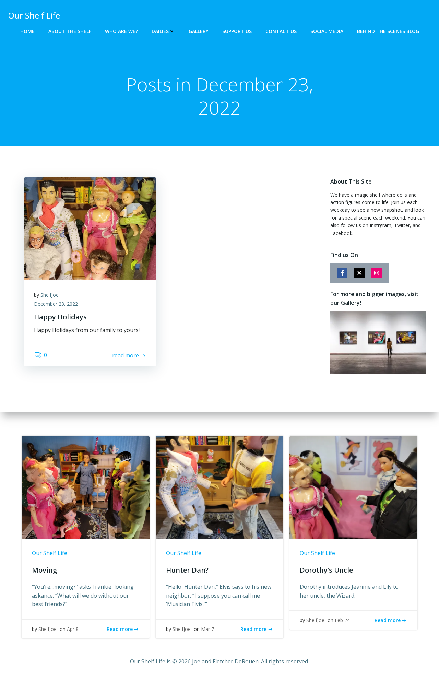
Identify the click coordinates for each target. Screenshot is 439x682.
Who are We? (121, 31)
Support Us (237, 31)
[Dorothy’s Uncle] (353, 487)
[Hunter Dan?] (220, 487)
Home (27, 31)
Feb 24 (342, 620)
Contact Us (281, 31)
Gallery (199, 31)
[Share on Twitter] (359, 273)
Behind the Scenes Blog (388, 31)
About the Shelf (69, 31)
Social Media (326, 31)
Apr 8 (73, 629)
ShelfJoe (49, 295)
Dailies (160, 31)
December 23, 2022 (56, 304)
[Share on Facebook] (342, 273)
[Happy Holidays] (90, 228)
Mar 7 (207, 629)
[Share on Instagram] (376, 273)
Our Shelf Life (49, 553)
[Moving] (86, 487)
